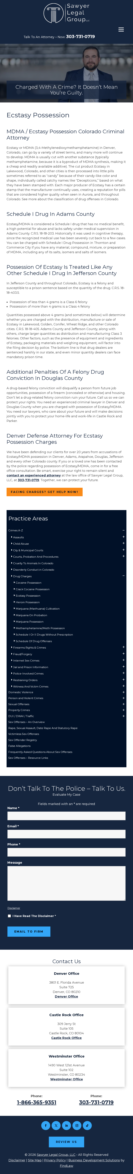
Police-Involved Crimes (28, 673)
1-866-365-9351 (36, 1102)
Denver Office (66, 996)
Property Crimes (19, 710)
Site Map (35, 1160)
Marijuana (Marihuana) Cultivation (38, 608)
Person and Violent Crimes (25, 698)
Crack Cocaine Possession (33, 589)
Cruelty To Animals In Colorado (33, 563)
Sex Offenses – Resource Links (28, 757)
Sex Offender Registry (22, 740)
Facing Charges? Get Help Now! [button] (44, 492)
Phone (13, 844)
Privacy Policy (55, 1160)
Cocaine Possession (28, 582)
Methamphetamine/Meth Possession (40, 628)
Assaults (18, 537)
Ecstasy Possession (28, 595)
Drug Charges (22, 576)
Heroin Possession (28, 602)
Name (13, 808)
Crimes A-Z (15, 530)
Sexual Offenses (18, 704)
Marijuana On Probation (31, 615)
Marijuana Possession (29, 621)
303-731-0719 (80, 36)
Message (14, 862)
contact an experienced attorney (34, 475)
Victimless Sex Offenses (23, 734)
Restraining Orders (25, 680)
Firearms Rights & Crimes (29, 647)
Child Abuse (21, 543)
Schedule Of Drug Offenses (34, 641)
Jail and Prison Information (30, 667)
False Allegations (19, 746)
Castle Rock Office (66, 1038)
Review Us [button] (66, 1142)
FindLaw (66, 1166)
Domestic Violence (20, 692)
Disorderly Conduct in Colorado (33, 569)
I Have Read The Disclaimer (34, 916)
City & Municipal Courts (28, 550)
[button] (121, 29)
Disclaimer (13, 908)
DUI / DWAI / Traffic (21, 716)
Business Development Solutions (94, 1160)
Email (13, 826)
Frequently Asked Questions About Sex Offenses (40, 752)
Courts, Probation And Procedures (35, 556)
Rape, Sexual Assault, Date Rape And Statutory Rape (43, 728)
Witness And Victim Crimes (30, 686)
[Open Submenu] (123, 531)
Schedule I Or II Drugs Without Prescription (44, 634)
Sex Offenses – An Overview (26, 722)
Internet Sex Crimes (26, 660)
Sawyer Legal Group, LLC (56, 1155)
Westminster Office (66, 1079)
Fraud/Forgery (22, 654)
